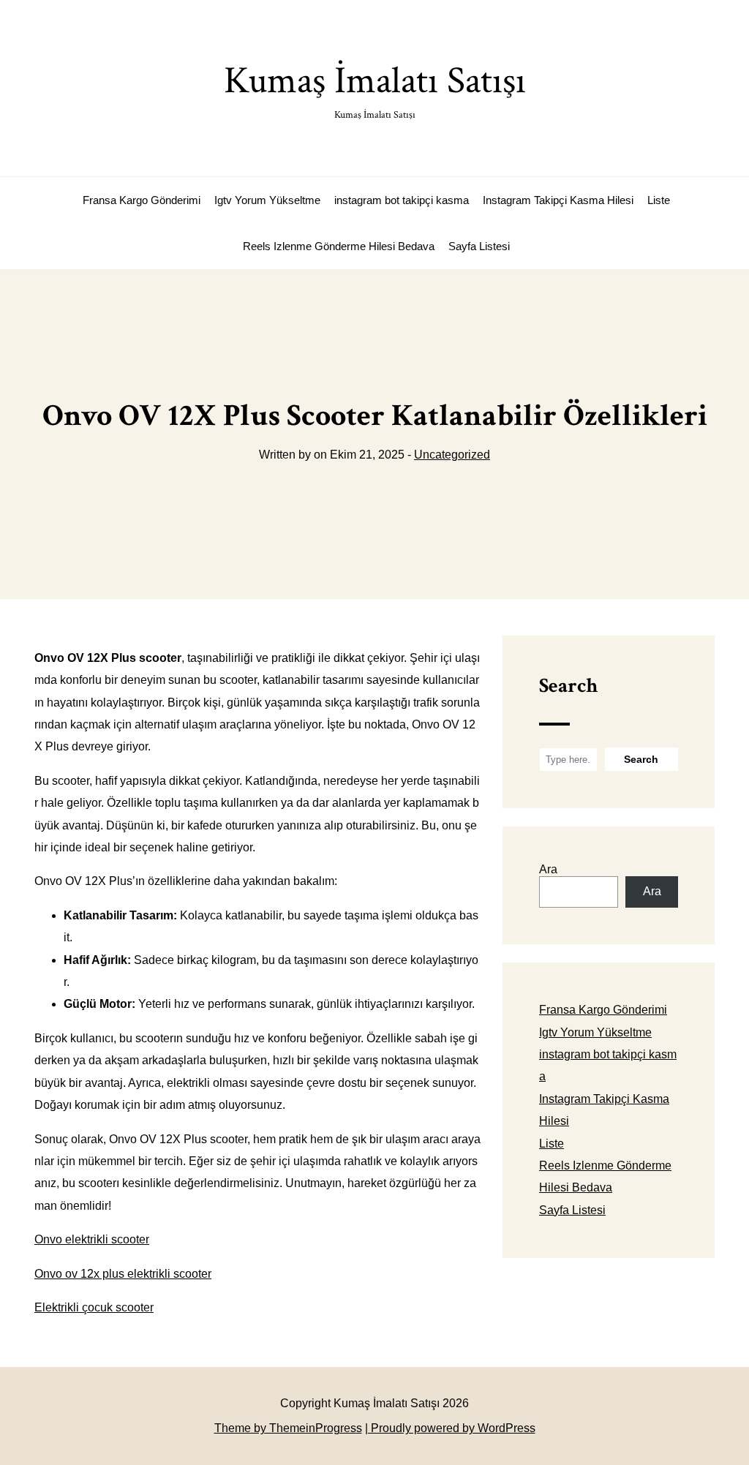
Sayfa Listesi (479, 246)
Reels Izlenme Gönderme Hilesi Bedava (338, 246)
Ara (548, 869)
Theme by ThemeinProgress (288, 1428)
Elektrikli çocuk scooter (94, 1307)
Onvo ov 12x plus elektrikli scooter (122, 1274)
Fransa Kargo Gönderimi (141, 200)
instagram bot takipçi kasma (401, 200)
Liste (658, 200)
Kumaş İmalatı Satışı (375, 88)
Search (568, 685)
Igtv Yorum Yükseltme (267, 200)
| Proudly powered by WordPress (450, 1428)
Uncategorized (452, 454)
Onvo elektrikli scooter (91, 1239)
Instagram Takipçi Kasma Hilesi (558, 200)
